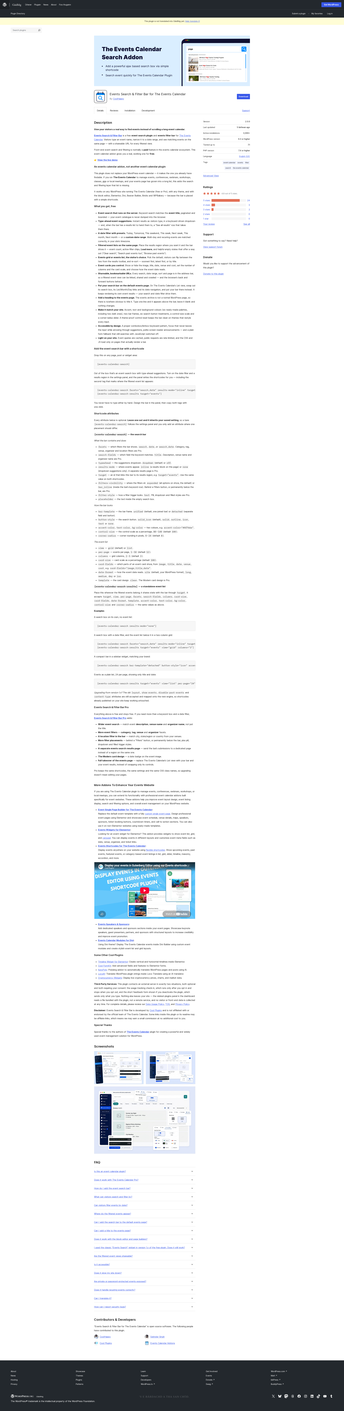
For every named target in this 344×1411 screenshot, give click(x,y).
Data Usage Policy (155, 1004)
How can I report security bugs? (110, 1307)
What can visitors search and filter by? (113, 1197)
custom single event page (157, 813)
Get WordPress (331, 4)
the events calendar (241, 168)
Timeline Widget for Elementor (113, 961)
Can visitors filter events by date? (111, 1205)
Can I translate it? (103, 1298)
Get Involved (211, 1371)
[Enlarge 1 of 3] (140, 1054)
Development (148, 110)
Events (209, 1375)
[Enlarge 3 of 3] (191, 1090)
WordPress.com (279, 1371)
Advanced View (211, 175)
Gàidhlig (39, 1396)
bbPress (276, 1380)
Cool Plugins (156, 1010)
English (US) (244, 156)
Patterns (79, 1384)
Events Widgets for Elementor (114, 829)
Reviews (114, 110)
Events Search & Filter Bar (108, 135)
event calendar (229, 163)
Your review (209, 224)
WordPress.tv (148, 1384)
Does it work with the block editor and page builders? (120, 1239)
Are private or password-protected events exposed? (120, 1281)
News (13, 1375)
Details (100, 110)
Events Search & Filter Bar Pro (110, 718)
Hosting (14, 1380)
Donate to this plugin (213, 273)
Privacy (14, 1384)
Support (246, 110)
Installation (130, 110)
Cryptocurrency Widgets (110, 977)
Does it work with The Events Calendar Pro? (116, 1180)
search (228, 168)
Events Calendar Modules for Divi (116, 940)
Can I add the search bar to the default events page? (120, 1222)
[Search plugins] (39, 30)
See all (246, 224)
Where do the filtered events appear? (112, 1213)
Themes (79, 1375)
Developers (146, 1380)
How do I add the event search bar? (112, 1188)
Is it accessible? (102, 1264)
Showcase (80, 1371)
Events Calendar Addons (162, 1343)
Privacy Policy (182, 1004)
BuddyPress (277, 1384)
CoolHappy (118, 98)
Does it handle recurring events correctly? (114, 1290)
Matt (274, 1375)
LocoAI (101, 973)
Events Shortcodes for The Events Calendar (122, 846)
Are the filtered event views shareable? (113, 1256)
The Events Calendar (138, 1031)
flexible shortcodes (155, 850)
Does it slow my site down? (108, 1273)
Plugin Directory (18, 13)
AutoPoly (102, 969)
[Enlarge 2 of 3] (191, 1054)
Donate (210, 1380)
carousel (107, 838)
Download (243, 96)
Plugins (79, 1380)
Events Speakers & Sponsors (113, 924)
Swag (209, 1384)
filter (247, 163)
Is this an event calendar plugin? (110, 1171)
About (13, 1371)
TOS (167, 1004)
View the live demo (107, 160)
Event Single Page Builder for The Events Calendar (125, 809)
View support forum (213, 247)
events (240, 163)
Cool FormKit (104, 965)
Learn (143, 1371)
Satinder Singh (157, 1336)
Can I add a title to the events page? (112, 1230)
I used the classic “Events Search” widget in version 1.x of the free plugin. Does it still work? (139, 1247)
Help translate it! (192, 21)
